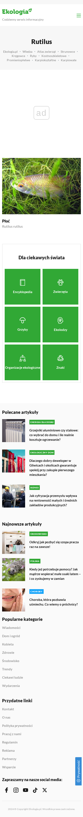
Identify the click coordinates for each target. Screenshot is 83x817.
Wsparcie (9, 767)
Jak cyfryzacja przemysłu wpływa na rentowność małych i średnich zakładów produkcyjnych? (53, 500)
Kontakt (8, 709)
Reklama (8, 750)
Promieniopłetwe (18, 60)
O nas (6, 717)
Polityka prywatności (17, 726)
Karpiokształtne (45, 60)
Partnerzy (9, 759)
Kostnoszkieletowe (54, 56)
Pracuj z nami (11, 734)
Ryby (33, 56)
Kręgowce (18, 56)
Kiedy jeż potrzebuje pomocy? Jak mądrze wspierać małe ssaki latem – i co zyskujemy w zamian (55, 573)
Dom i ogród (11, 636)
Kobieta (8, 644)
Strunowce (68, 51)
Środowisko (10, 661)
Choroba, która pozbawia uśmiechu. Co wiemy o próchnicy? (53, 602)
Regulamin (10, 742)
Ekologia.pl (10, 51)
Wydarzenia (11, 685)
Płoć (6, 221)
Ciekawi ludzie (12, 677)
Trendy (7, 669)
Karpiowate (68, 60)
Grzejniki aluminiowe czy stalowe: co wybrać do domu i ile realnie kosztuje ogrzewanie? (53, 434)
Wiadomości (11, 628)
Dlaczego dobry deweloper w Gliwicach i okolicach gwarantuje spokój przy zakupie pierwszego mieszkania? (53, 468)
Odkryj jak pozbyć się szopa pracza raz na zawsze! (54, 544)
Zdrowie (8, 652)
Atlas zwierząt (46, 51)
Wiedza (27, 51)
